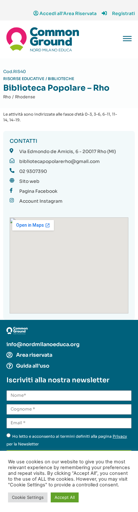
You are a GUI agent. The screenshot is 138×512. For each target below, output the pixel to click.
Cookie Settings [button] (28, 497)
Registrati (123, 13)
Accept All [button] (65, 497)
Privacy (120, 436)
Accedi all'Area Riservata (68, 13)
